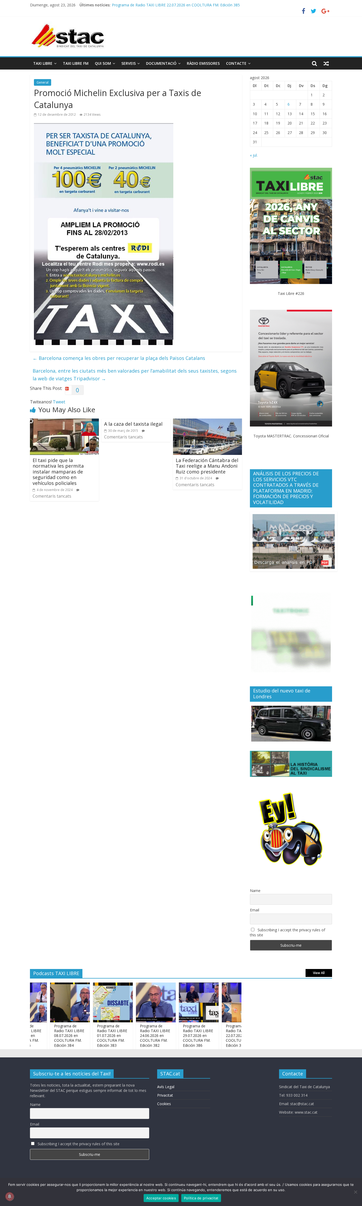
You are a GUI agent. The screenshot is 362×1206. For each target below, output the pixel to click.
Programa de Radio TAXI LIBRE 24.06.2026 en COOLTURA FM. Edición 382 (137, 1035)
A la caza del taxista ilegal (133, 424)
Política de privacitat (201, 1198)
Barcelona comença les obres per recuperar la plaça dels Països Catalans (119, 358)
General (42, 82)
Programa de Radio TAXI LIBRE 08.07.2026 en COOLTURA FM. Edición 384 (51, 1035)
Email (254, 909)
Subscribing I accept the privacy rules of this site (287, 932)
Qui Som (103, 63)
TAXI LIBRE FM (76, 63)
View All (319, 973)
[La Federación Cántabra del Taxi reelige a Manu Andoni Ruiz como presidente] (207, 422)
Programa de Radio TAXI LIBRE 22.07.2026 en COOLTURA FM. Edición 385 (176, 4)
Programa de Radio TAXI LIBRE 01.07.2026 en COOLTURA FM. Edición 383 (94, 1035)
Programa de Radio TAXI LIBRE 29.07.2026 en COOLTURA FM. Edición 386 (180, 1035)
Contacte (236, 63)
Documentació (161, 63)
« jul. (254, 155)
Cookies (164, 1103)
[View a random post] (326, 63)
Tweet (59, 402)
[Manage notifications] (9, 1196)
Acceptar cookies (161, 1198)
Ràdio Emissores (203, 63)
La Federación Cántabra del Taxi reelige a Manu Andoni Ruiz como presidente (207, 466)
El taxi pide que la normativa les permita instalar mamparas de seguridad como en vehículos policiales (58, 471)
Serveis (128, 63)
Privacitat (165, 1095)
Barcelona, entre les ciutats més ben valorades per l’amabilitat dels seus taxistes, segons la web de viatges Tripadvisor (135, 375)
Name (255, 890)
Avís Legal (165, 1086)
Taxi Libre (42, 63)
